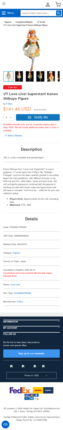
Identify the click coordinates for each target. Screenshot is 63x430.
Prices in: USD (31, 375)
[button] (54, 34)
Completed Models (24, 21)
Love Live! (15, 284)
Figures (7, 21)
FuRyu (9, 103)
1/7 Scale (41, 21)
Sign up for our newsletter (31, 353)
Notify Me (41, 117)
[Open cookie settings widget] (5, 424)
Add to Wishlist (15, 135)
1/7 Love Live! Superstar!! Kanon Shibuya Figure (25, 25)
